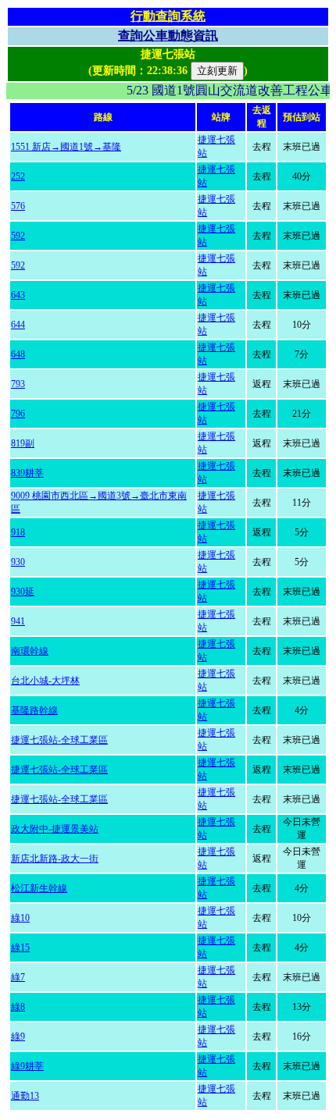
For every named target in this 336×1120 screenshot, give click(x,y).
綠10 (20, 917)
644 (18, 324)
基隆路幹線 (34, 710)
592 (18, 235)
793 (18, 384)
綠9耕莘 (27, 1066)
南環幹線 (29, 650)
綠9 (18, 1036)
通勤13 (25, 1095)
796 (18, 413)
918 (18, 532)
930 (18, 561)
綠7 (18, 977)
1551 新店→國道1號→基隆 (66, 146)
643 (18, 295)
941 (18, 621)
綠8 (18, 1006)
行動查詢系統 (168, 16)
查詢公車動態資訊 (168, 35)
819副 (22, 443)
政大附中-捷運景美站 (54, 828)
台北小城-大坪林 (45, 680)
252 (18, 176)
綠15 (20, 947)
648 (18, 354)
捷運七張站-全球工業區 (59, 739)
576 (18, 206)
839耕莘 (27, 473)
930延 (22, 591)
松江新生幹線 (39, 888)
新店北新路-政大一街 (54, 858)
